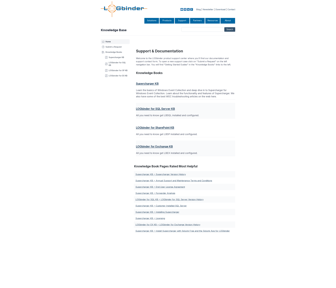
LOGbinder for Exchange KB (154, 146)
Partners (197, 20)
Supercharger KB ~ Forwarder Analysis (155, 193)
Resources (213, 20)
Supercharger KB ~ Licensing (150, 218)
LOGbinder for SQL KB (117, 63)
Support (182, 20)
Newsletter (208, 9)
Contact (231, 9)
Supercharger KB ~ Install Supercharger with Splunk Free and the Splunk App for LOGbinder (182, 231)
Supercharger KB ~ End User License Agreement (160, 187)
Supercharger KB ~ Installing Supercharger (157, 212)
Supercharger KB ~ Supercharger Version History (160, 174)
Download (220, 9)
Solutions (151, 20)
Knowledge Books (114, 52)
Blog (198, 9)
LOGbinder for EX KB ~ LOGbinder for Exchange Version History (167, 224)
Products (167, 20)
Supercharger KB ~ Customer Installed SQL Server (161, 205)
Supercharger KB (116, 57)
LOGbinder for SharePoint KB (155, 127)
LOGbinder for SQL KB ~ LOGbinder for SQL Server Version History (169, 199)
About (228, 20)
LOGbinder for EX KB (118, 76)
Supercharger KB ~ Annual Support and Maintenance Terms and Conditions (173, 180)
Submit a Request (114, 47)
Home (108, 41)
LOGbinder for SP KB (118, 70)
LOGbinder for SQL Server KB (155, 108)
